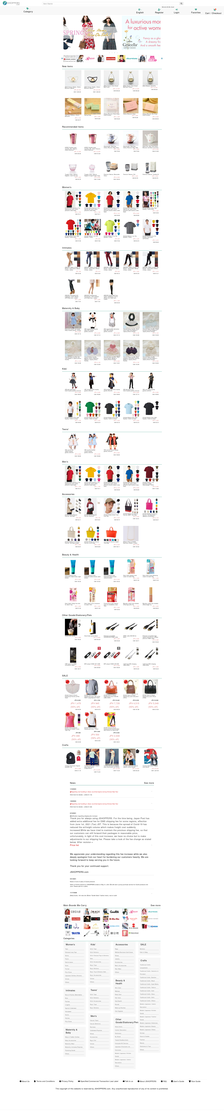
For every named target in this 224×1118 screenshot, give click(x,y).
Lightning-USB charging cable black (149, 664)
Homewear (68, 1011)
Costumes (118, 1050)
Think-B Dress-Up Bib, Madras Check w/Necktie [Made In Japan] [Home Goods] (91, 359)
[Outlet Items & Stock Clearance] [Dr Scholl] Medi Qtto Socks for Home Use (111, 729)
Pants (67, 959)
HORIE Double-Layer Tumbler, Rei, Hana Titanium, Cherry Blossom (92, 149)
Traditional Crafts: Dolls (147, 997)
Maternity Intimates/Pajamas (74, 1047)
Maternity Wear (69, 1044)
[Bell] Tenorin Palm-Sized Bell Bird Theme (130, 86)
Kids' (93, 944)
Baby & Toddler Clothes (72, 1037)
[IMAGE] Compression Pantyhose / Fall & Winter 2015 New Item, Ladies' (91, 297)
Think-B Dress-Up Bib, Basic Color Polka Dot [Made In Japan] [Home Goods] (131, 330)
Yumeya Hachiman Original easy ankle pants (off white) (111, 766)
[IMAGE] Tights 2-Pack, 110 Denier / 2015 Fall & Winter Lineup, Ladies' (131, 268)
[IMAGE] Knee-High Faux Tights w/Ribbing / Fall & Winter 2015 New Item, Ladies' (111, 297)
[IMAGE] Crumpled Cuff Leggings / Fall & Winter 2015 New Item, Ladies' (71, 297)
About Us (25, 1081)
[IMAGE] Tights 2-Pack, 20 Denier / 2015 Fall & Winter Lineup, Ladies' (72, 268)
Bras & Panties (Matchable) (73, 995)
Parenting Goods (70, 1050)
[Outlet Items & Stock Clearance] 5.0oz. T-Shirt (91, 728)
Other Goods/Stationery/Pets (127, 1021)
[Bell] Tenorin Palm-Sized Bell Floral (111, 86)
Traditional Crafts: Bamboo (148, 977)
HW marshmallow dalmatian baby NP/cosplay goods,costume (111, 330)
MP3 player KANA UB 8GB (111, 664)
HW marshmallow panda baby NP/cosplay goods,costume (91, 330)
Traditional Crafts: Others (147, 1001)
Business (93, 1027)
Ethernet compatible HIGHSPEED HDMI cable (111, 636)
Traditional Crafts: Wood (147, 981)
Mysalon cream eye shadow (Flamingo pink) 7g (131, 604)
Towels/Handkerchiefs (121, 1040)
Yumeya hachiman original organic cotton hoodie (130, 766)
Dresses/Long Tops (71, 952)
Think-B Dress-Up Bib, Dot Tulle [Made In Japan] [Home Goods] (73, 358)
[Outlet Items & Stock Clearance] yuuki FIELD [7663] (149, 696)
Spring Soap (87, 115)
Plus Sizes (68, 972)
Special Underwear (70, 1008)
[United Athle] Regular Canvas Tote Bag (71, 515)
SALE (143, 944)
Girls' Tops (93, 949)
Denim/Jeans (69, 962)
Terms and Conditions (45, 1081)
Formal (67, 969)
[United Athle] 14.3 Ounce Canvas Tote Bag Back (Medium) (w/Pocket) (150, 515)
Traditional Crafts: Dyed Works (149, 984)
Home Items (118, 1026)
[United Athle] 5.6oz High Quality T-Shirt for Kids (72, 418)
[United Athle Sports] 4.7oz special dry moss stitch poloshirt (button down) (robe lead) (112, 210)
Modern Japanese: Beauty (148, 1026)
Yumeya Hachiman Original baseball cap (72, 766)
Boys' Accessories (95, 975)
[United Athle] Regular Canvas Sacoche (90, 515)
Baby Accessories (70, 1040)
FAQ (165, 1081)
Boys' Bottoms (94, 968)
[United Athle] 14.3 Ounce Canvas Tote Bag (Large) (72, 542)
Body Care (118, 994)
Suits (66, 965)
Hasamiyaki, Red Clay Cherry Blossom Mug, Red (130, 146)
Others (67, 982)
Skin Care (118, 988)
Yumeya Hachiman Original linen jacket (150, 766)
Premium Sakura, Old (129, 174)
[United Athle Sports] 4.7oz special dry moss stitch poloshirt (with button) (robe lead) (131, 210)
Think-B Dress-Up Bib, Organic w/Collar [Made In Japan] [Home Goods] (150, 358)
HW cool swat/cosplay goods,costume (149, 390)
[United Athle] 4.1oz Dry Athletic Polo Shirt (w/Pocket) (149, 237)
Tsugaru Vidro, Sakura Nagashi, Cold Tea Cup (71, 175)
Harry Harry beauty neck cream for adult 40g (130, 576)
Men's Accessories (120, 965)
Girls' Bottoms (94, 952)
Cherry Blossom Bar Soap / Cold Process (150, 114)
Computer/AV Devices (121, 1043)
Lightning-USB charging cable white (129, 664)
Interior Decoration (120, 1030)
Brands (117, 1004)
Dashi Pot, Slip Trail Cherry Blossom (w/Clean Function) (150, 146)
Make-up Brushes (120, 1008)
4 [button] (117, 53)
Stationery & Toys (145, 1046)
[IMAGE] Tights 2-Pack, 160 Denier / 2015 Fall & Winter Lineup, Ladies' (151, 268)
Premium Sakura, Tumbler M (151, 174)
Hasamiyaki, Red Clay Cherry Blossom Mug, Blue (111, 146)
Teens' (94, 990)
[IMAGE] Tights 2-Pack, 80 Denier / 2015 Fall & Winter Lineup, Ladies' (111, 268)
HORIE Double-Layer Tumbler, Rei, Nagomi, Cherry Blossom (71, 149)
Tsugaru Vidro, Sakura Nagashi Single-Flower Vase (92, 175)
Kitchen (142, 1033)
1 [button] (109, 53)
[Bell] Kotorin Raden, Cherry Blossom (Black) (92, 87)
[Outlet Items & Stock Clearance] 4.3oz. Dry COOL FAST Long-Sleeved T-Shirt (92, 696)
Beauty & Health (120, 982)
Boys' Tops (93, 965)
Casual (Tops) (94, 1020)
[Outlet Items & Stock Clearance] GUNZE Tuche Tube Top (72, 729)
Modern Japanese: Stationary (149, 1023)
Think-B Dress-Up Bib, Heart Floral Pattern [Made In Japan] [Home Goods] (112, 358)
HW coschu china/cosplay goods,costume (111, 450)
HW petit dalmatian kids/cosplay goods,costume (73, 390)
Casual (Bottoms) (95, 1024)
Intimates (70, 990)
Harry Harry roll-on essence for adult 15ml (92, 604)
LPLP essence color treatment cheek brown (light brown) (73, 577)
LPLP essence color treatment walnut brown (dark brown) (92, 577)
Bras (66, 998)
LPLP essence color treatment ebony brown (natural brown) (110, 577)
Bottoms (142, 949)
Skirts (67, 955)
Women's (70, 944)
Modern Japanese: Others (147, 1029)
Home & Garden (145, 1036)
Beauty (142, 1043)
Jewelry (117, 959)
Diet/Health (118, 1001)
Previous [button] (62, 58)
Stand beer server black (91, 636)
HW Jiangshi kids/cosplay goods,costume (91, 390)
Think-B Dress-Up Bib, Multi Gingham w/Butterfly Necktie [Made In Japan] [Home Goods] (131, 359)
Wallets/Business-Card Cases (124, 952)
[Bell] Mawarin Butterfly (149, 86)
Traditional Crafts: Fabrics (148, 987)
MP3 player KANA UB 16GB (92, 664)
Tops (66, 949)
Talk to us (129, 1081)
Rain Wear (118, 969)
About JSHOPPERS (147, 1081)
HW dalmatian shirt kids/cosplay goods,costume (131, 390)
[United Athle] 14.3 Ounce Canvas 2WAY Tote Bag (130, 514)
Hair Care (118, 998)
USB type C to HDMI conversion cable (71, 664)
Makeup (117, 991)
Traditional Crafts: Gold (147, 991)
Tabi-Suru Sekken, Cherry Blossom (72, 115)
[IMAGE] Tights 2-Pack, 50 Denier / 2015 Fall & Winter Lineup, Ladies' (92, 268)
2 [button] (112, 53)
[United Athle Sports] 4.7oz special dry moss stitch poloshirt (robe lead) (72, 209)
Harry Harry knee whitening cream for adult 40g (150, 576)
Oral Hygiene (119, 1011)
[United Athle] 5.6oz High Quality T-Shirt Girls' (150, 208)
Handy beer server (70, 636)
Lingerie (67, 1005)
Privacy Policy (67, 1081)
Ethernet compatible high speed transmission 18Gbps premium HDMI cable (150, 637)
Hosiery (67, 1018)
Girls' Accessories (95, 962)
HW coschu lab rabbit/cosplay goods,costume (69, 451)
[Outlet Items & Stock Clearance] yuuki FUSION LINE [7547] (111, 696)
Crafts (144, 960)
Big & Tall (93, 1040)
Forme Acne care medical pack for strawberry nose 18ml (111, 605)
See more (149, 782)
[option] (112, 33)
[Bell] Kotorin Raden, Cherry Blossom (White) (73, 87)
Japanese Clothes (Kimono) (73, 975)
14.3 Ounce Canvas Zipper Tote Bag (111, 542)
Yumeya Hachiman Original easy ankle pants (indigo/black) (91, 767)
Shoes (92, 1033)
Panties (67, 1001)
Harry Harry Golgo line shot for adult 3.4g (72, 604)
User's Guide (178, 1081)
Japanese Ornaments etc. (123, 1046)
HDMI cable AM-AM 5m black (129, 636)
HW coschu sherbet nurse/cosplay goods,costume (89, 451)
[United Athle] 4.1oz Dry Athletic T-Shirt (91, 236)
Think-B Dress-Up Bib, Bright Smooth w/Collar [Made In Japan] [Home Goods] (151, 330)
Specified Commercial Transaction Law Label (99, 1081)
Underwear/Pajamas (96, 1030)
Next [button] (162, 58)
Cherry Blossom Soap (129, 114)
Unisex (67, 979)
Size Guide (196, 1081)
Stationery (118, 1033)
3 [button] (114, 53)
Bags (116, 949)
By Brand (118, 1036)
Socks (67, 1015)
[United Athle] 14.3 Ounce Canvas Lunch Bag (91, 542)
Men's (94, 1015)
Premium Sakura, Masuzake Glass (112, 175)
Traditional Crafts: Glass (147, 994)
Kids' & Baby (144, 952)
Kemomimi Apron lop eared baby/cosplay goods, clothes (73, 329)
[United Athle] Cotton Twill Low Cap (111, 515)
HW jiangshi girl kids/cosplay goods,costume (112, 390)
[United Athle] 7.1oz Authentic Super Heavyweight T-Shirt (148, 484)
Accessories (94, 1037)
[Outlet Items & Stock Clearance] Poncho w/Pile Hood (72, 696)
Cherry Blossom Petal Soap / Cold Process (112, 114)
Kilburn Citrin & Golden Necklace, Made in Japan (130, 542)
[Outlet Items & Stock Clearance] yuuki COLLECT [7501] (131, 696)
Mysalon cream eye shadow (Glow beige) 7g (150, 604)
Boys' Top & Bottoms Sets (98, 972)
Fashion (142, 1040)
